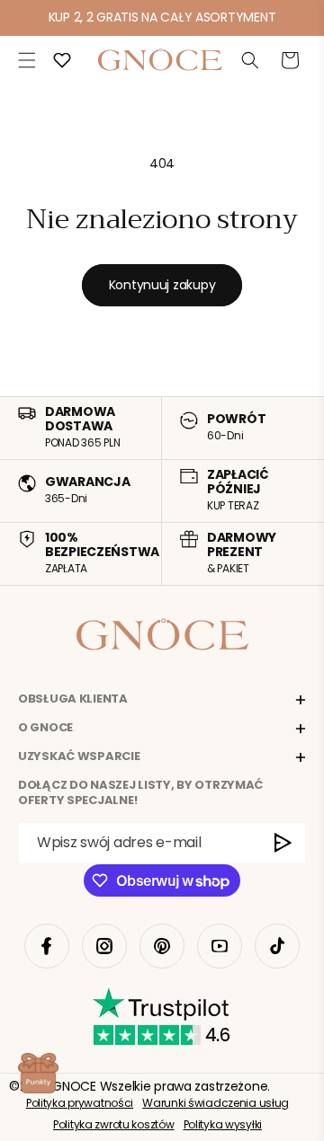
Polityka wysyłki (223, 1124)
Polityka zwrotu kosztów (114, 1124)
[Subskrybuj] (283, 843)
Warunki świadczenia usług (215, 1102)
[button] (27, 60)
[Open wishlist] (62, 60)
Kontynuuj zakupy (162, 285)
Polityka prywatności (79, 1102)
